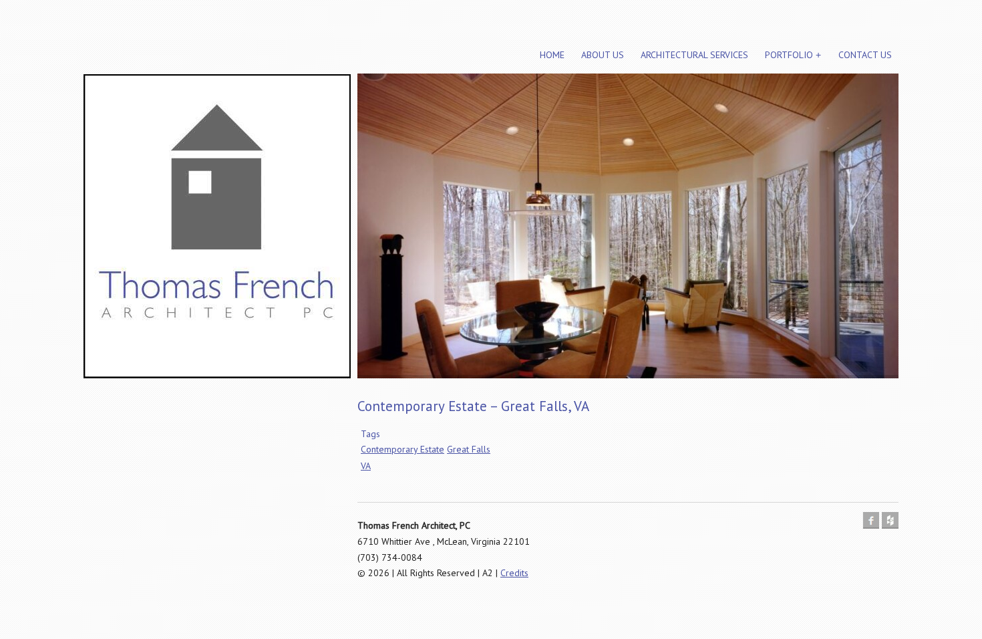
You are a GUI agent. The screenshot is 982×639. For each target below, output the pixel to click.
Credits (514, 573)
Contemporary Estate (402, 449)
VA (366, 466)
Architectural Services (694, 55)
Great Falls (468, 449)
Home (552, 55)
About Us (602, 55)
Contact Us (865, 55)
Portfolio (789, 55)
